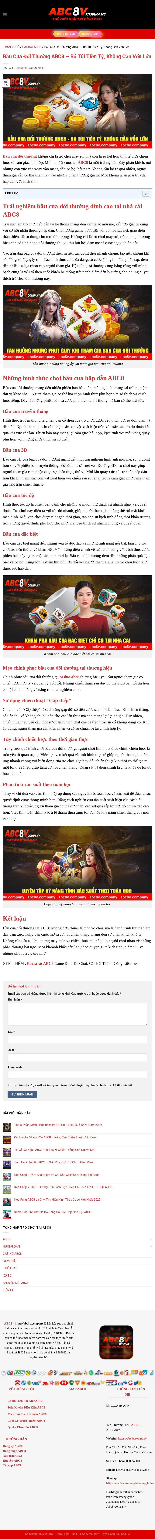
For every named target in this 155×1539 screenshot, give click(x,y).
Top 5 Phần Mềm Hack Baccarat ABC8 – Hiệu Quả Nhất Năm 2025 (58, 1125)
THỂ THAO (10, 1268)
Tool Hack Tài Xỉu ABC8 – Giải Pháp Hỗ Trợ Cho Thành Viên (53, 1162)
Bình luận (15, 999)
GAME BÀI (9, 1261)
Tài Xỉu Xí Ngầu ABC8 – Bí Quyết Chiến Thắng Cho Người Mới (54, 1150)
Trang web (15, 1067)
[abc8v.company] (77, 14)
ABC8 (83, 162)
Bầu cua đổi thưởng (20, 156)
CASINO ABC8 (31, 47)
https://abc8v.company (132, 1438)
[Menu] (5, 14)
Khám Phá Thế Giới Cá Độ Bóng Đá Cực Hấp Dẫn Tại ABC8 (52, 1212)
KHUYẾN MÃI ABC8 (16, 1283)
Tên (11, 1032)
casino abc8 (69, 677)
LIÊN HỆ (8, 1290)
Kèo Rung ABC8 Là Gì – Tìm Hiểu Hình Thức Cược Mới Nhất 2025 (57, 1199)
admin (41, 68)
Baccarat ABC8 (40, 963)
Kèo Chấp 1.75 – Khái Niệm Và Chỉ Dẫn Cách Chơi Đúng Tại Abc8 (56, 1175)
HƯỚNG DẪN (11, 1246)
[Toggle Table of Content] (144, 193)
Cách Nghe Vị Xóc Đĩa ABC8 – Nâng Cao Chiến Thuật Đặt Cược (55, 1137)
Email (12, 1050)
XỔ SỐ (7, 1275)
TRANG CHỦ (11, 47)
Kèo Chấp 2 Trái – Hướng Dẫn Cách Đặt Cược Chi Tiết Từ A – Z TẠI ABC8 (63, 1187)
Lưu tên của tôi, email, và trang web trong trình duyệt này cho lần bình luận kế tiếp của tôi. (73, 1085)
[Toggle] (150, 1239)
